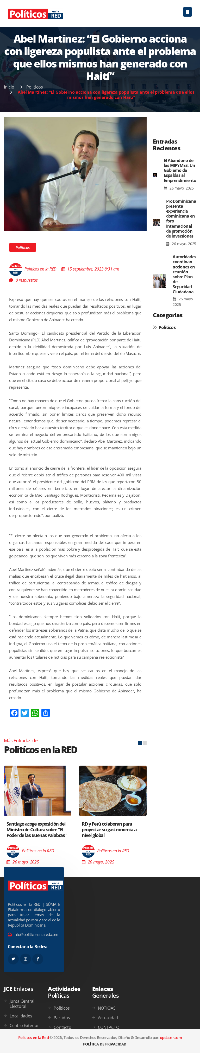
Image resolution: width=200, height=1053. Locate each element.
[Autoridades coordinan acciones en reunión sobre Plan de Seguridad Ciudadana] (159, 280)
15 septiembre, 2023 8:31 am (93, 269)
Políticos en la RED (40, 269)
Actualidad (108, 1018)
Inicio (9, 87)
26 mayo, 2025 (181, 188)
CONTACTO (108, 1027)
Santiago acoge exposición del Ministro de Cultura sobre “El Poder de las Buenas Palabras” (36, 829)
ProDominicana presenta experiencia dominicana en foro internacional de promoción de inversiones (181, 218)
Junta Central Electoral (22, 1003)
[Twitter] (13, 959)
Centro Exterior (24, 1025)
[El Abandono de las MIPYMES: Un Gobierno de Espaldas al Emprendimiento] (155, 174)
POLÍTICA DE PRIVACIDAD (104, 1044)
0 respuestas (27, 280)
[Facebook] (37, 959)
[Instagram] (25, 959)
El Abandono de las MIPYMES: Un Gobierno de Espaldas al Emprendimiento (180, 170)
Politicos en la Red (33, 1037)
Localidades (21, 1016)
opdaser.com (171, 1037)
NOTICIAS (107, 1008)
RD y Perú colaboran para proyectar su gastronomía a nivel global (109, 829)
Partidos (62, 1018)
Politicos (34, 87)
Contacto (62, 1027)
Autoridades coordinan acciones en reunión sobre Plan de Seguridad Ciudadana (184, 274)
